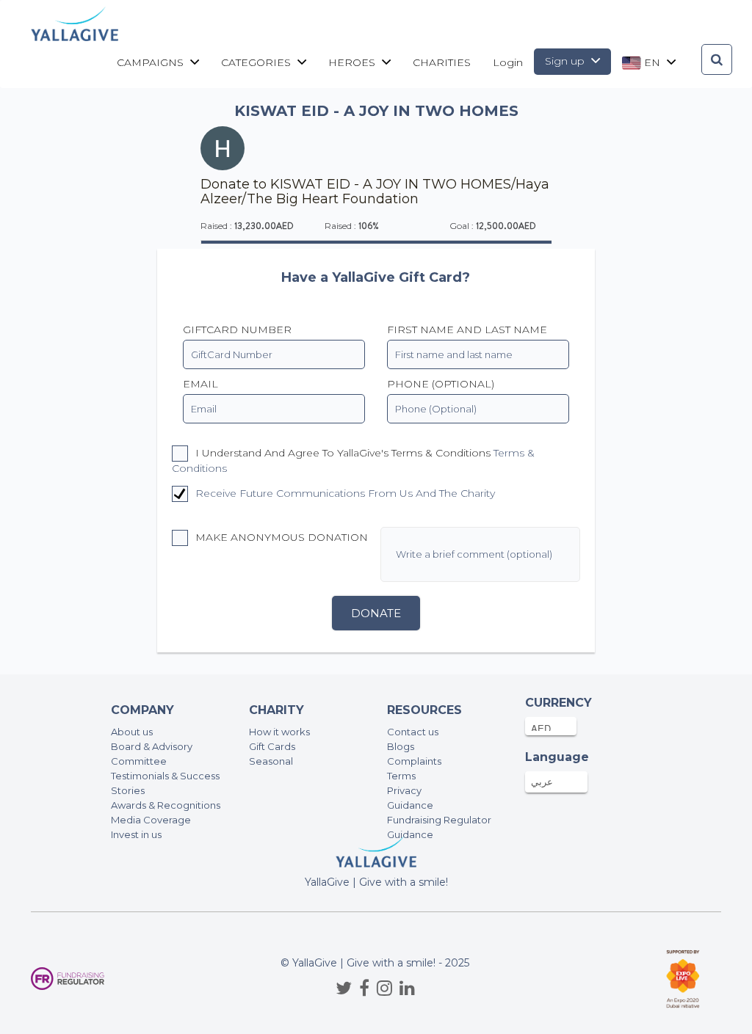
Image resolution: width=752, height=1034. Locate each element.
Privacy (404, 790)
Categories (257, 62)
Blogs (400, 746)
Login (508, 62)
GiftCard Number (237, 329)
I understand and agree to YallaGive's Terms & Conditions (353, 460)
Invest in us (136, 834)
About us (132, 732)
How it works (279, 732)
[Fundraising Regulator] (67, 978)
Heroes (353, 62)
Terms (401, 776)
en (652, 62)
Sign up (566, 61)
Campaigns (152, 62)
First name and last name (467, 329)
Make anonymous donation (280, 537)
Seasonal (271, 761)
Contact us (412, 732)
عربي (542, 781)
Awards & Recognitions (165, 805)
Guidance (410, 805)
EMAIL (200, 383)
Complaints (414, 761)
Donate (376, 613)
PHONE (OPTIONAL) (440, 383)
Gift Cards (272, 746)
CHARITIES (442, 62)
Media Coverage (151, 820)
